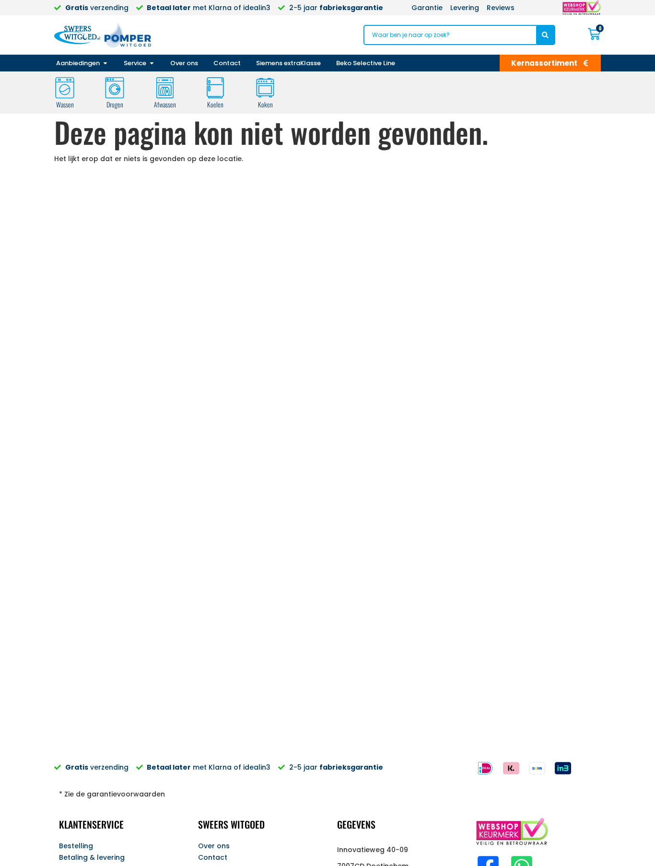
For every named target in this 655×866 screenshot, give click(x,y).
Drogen (114, 104)
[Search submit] (545, 35)
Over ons (214, 846)
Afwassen (165, 104)
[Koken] (265, 87)
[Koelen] (215, 87)
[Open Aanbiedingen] (105, 63)
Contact (212, 857)
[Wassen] (64, 87)
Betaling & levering (92, 857)
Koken (265, 104)
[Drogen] (114, 87)
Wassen (65, 104)
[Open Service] (152, 63)
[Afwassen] (164, 87)
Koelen (215, 104)
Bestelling (76, 846)
